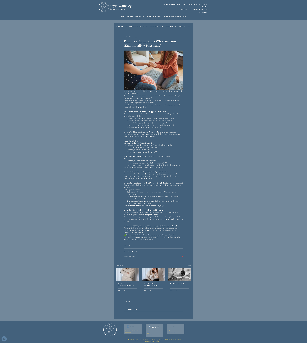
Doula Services (117, 9)
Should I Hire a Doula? (177, 284)
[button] (189, 26)
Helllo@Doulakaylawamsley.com (132, 330)
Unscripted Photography (150, 340)
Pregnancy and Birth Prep (136, 26)
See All (189, 265)
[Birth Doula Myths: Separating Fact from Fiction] (153, 274)
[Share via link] (136, 251)
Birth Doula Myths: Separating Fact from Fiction (151, 284)
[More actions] (182, 37)
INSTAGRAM (149, 334)
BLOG (148, 333)
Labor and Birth (156, 26)
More (181, 26)
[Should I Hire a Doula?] (179, 274)
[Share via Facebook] (124, 251)
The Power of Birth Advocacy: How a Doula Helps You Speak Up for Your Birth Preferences (126, 284)
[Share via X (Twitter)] (128, 251)
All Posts (119, 26)
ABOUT (148, 332)
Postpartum (171, 26)
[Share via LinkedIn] (132, 251)
